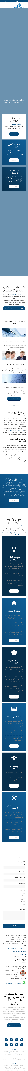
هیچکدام (21, 905)
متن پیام (22, 909)
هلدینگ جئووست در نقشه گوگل (17, 951)
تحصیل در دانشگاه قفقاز (13, 773)
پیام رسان (22, 890)
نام (24, 865)
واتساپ (21, 893)
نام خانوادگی (21, 871)
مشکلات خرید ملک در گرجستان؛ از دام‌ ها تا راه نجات (14, 625)
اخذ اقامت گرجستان (16, 177)
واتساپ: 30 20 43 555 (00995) (13, 983)
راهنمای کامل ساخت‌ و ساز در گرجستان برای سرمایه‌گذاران (14, 815)
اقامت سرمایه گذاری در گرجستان (15, 430)
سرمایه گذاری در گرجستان (16, 151)
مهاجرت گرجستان (21, 526)
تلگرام (22, 896)
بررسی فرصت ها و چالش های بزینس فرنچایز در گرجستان (14, 583)
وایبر (22, 899)
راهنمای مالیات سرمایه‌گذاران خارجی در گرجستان (14, 688)
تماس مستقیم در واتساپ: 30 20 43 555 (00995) (14, 1)
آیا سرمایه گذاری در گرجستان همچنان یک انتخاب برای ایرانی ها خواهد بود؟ (14, 566)
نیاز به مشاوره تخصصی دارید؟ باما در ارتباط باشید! (14, 999)
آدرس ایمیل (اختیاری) (19, 877)
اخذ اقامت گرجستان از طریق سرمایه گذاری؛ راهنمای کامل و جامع (14, 723)
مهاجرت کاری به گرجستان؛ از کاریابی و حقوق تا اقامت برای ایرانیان (14, 679)
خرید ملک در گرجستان (15, 124)
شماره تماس (21, 883)
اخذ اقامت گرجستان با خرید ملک (17, 294)
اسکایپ (21, 902)
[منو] (5, 5)
